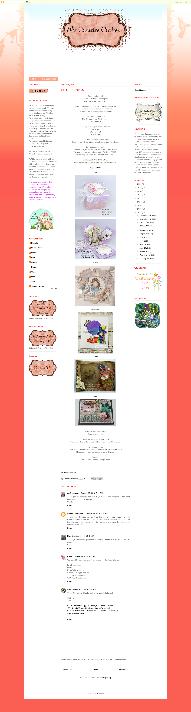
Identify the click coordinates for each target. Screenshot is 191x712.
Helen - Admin (37, 248)
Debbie (34, 267)
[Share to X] (97, 478)
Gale (33, 272)
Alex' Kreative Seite (75, 613)
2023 (139, 195)
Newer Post (68, 670)
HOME (33, 79)
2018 (139, 212)
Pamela (34, 243)
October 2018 (145, 223)
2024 (139, 191)
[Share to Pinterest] (102, 478)
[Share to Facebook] (99, 478)
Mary (91, 168)
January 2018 (145, 259)
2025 (139, 187)
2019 (139, 209)
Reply (69, 505)
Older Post (123, 670)
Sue (33, 281)
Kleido (70, 556)
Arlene (34, 262)
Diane (33, 253)
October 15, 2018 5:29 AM (92, 493)
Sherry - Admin (37, 286)
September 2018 (147, 230)
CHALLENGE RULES (48, 79)
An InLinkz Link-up (68, 472)
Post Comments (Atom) (101, 678)
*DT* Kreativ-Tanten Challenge (88, 608)
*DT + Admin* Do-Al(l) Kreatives (90, 606)
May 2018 (144, 244)
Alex (69, 589)
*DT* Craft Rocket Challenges (92, 611)
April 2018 (144, 248)
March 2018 (145, 252)
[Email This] (92, 478)
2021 (139, 202)
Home (95, 670)
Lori (33, 257)
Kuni (69, 536)
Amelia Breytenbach (76, 513)
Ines (95, 173)
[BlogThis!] (94, 478)
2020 (139, 205)
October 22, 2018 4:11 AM (84, 556)
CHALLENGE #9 (146, 226)
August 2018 (145, 234)
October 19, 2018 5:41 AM (83, 536)
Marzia (95, 262)
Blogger (100, 694)
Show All (54, 289)
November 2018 (146, 219)
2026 (139, 184)
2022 (139, 198)
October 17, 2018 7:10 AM (97, 513)
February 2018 (146, 255)
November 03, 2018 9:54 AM (84, 589)
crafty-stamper (73, 493)
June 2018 (144, 241)
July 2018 (144, 237)
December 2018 (146, 215)
